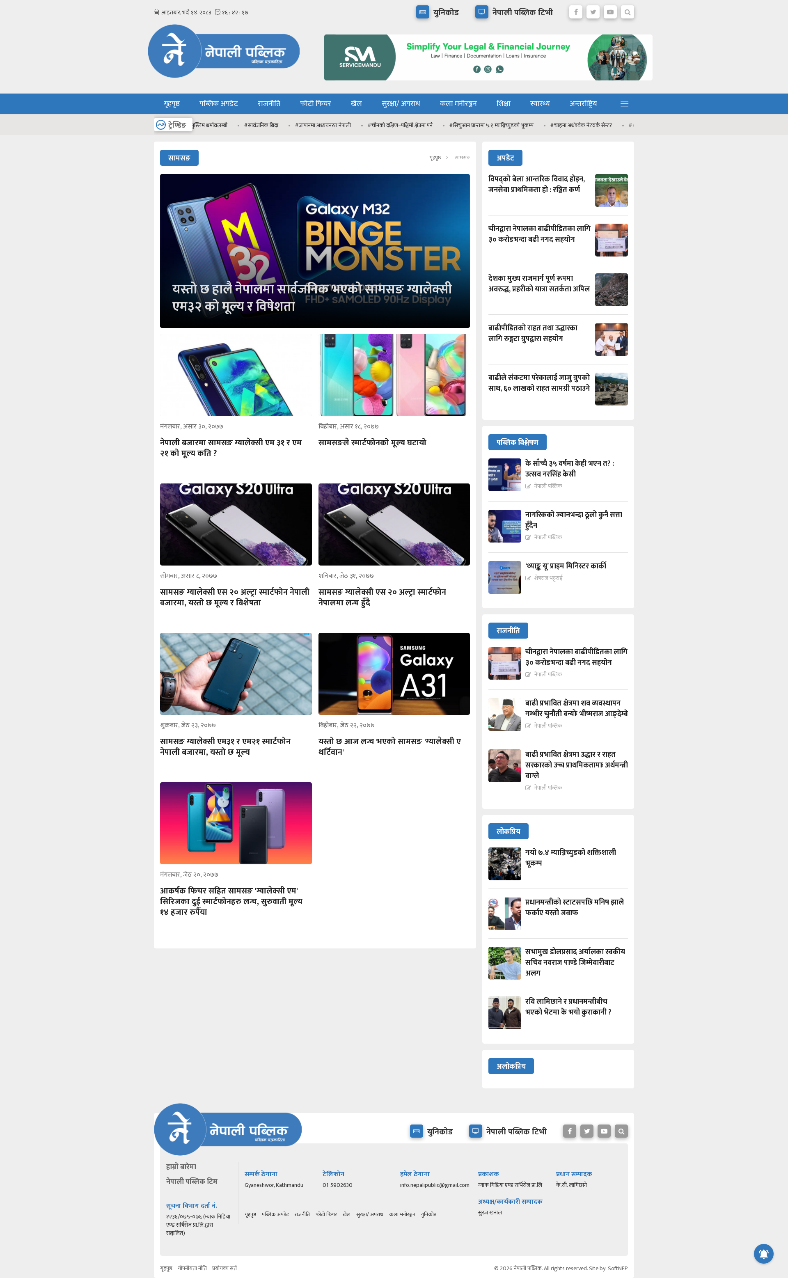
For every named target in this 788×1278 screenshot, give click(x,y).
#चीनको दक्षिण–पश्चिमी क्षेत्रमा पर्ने (358, 125)
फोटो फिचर (315, 104)
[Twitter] (593, 10)
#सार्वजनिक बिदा (219, 125)
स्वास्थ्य (540, 104)
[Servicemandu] (485, 82)
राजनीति (269, 104)
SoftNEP (618, 1268)
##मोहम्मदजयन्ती (604, 125)
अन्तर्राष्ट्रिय (583, 104)
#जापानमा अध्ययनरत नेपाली (281, 125)
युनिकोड (428, 1214)
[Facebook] (575, 10)
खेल (356, 104)
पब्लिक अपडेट (218, 104)
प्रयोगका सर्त (224, 1268)
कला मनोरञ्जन (458, 104)
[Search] (627, 10)
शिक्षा (504, 104)
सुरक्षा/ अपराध (401, 104)
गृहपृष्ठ (172, 104)
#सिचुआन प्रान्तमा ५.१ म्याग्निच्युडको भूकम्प (449, 125)
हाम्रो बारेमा (181, 1167)
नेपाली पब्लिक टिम (192, 1182)
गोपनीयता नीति (192, 1268)
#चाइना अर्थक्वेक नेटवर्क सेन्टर (539, 125)
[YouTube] (610, 10)
